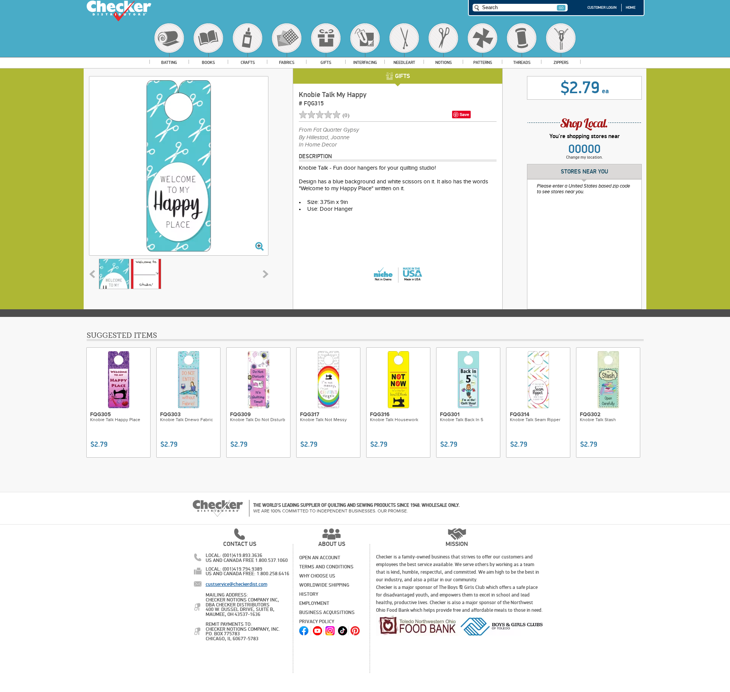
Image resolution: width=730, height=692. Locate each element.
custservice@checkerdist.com (236, 584)
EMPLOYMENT (314, 603)
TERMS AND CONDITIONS (326, 567)
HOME (631, 7)
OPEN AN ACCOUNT (319, 558)
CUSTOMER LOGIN (602, 7)
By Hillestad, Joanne (324, 137)
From (329, 130)
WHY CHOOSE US (317, 576)
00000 (584, 149)
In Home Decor (318, 145)
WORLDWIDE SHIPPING (324, 585)
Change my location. (584, 157)
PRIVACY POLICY (316, 622)
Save (464, 114)
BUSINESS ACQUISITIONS (327, 612)
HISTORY (308, 594)
